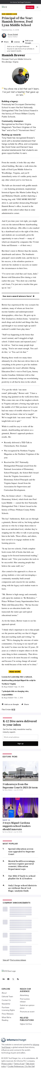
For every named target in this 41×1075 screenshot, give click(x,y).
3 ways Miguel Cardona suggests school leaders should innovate (17, 826)
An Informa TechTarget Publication (20, 2)
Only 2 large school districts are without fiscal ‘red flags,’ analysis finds (22, 888)
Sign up (20, 743)
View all (6, 960)
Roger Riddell (13, 34)
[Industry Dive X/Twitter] (13, 979)
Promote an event (27, 1011)
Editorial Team (7, 996)
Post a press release (18, 960)
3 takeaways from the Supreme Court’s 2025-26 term (20, 785)
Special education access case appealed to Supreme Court (21, 851)
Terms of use (19, 1064)
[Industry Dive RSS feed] (17, 979)
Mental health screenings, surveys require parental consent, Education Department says (21, 865)
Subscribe (30, 7)
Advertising (24, 995)
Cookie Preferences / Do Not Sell (21, 1066)
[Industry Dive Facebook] (8, 979)
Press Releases (8, 1014)
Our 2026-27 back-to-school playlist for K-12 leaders (21, 877)
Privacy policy (6, 1064)
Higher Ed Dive (26, 1024)
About (4, 993)
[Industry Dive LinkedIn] (3, 979)
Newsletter (6, 1004)
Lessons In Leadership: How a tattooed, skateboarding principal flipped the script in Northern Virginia (19, 680)
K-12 (13, 709)
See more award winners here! (17, 296)
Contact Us (6, 1000)
